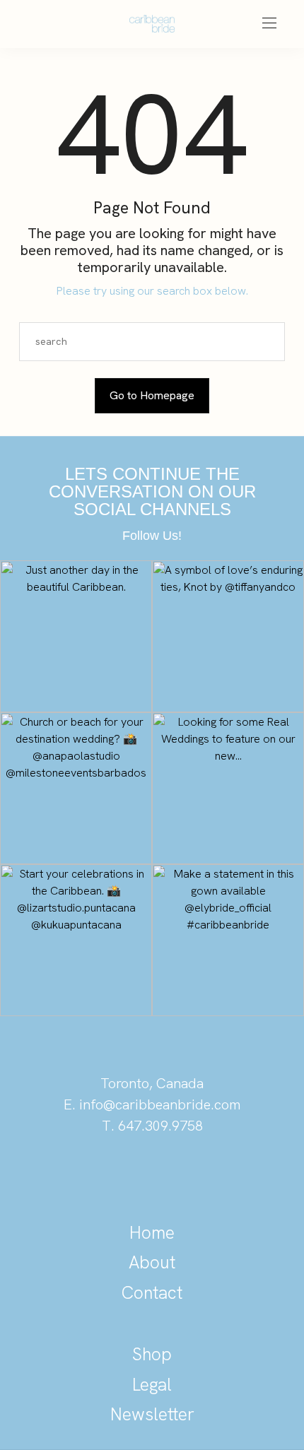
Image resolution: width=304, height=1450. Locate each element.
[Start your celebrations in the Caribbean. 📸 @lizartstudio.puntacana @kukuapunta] (76, 940)
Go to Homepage (152, 395)
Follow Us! (152, 536)
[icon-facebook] (200, 1174)
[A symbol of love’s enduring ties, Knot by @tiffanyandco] (228, 636)
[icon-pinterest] (104, 1174)
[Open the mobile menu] (269, 23)
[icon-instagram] (152, 1174)
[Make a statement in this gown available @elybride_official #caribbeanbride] (228, 940)
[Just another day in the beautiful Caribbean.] (76, 636)
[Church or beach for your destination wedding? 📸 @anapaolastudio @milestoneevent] (76, 788)
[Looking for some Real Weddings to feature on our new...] (228, 788)
